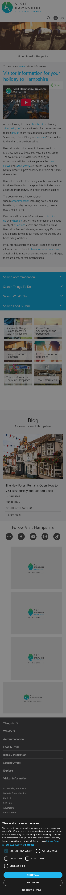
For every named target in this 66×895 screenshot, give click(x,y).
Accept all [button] (33, 875)
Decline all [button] (32, 882)
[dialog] (33, 856)
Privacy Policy (52, 840)
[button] (33, 845)
